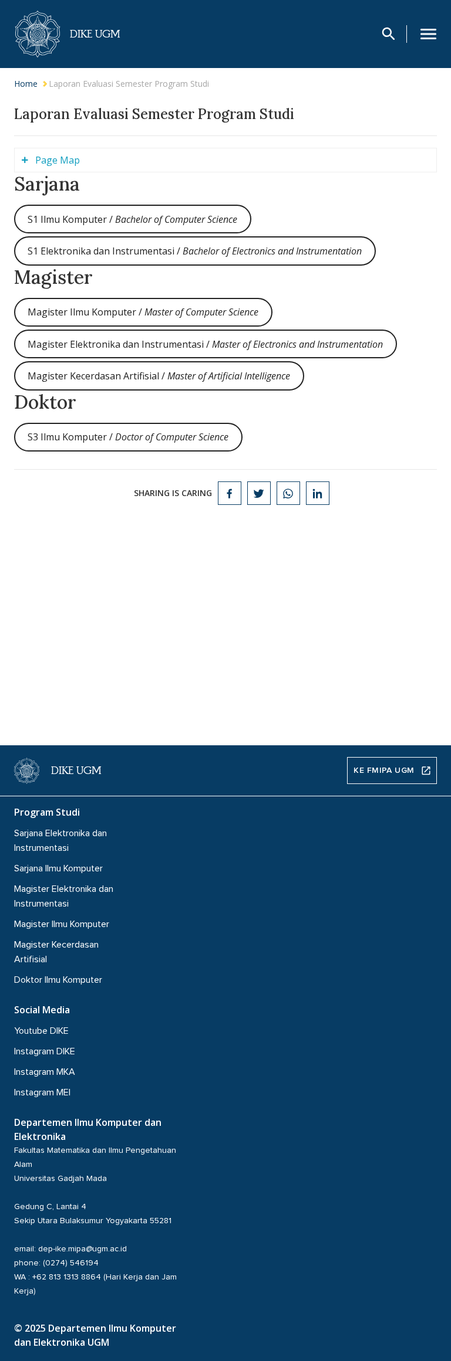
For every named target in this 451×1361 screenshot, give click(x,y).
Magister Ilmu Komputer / (143, 312)
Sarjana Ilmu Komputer (58, 868)
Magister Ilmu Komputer (61, 924)
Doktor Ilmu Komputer (58, 980)
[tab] (225, 160)
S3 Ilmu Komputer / (128, 436)
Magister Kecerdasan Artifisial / (159, 375)
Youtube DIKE (41, 1031)
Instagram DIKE (44, 1051)
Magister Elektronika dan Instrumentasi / (205, 344)
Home (26, 83)
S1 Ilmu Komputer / (132, 219)
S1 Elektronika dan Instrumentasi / (195, 251)
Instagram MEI (42, 1092)
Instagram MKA (44, 1072)
